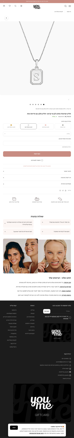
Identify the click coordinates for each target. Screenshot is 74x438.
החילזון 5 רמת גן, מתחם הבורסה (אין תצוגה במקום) (54, 365)
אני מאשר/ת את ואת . (56, 317)
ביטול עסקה (13, 347)
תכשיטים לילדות (29, 333)
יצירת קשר (13, 343)
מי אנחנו (69, 11)
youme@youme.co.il (62, 362)
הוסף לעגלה (37, 154)
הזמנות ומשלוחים (11, 313)
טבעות (32, 313)
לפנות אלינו (65, 368)
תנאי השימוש (55, 316)
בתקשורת (13, 333)
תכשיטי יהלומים (29, 323)
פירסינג (32, 327)
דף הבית (69, 109)
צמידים (32, 320)
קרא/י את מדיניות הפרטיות (36, 433)
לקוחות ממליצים (59, 11)
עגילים (32, 310)
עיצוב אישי (31, 330)
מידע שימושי (12, 337)
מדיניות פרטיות (12, 330)
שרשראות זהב (30, 317)
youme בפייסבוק (64, 372)
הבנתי (14, 427)
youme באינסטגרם (63, 375)
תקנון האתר (13, 327)
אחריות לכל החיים (11, 320)
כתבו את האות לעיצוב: (64, 139)
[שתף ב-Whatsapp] (65, 190)
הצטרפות (46, 311)
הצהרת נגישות (67, 378)
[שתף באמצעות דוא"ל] (60, 190)
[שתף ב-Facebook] (63, 190)
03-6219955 (65, 358)
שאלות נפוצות (12, 323)
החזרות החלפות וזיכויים (9, 317)
